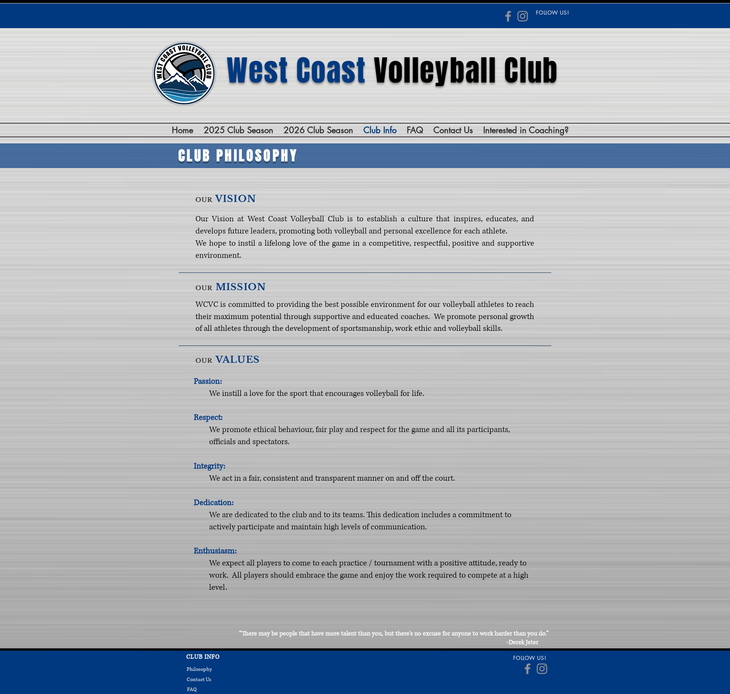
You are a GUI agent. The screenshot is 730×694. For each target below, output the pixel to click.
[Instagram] (523, 16)
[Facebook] (508, 16)
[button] (238, 130)
